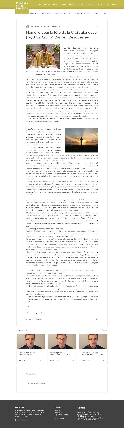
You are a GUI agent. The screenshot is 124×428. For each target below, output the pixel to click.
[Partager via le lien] (41, 313)
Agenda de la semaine (63, 13)
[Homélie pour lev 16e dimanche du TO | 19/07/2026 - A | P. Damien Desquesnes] (62, 341)
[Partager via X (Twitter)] (32, 313)
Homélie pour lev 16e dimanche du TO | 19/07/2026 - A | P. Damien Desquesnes (61, 354)
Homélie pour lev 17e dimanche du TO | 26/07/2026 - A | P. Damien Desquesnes (29, 354)
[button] (105, 13)
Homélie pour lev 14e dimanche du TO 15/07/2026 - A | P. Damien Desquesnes (93, 354)
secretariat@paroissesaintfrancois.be (90, 418)
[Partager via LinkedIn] (36, 313)
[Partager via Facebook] (27, 313)
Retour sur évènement (83, 13)
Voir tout (105, 330)
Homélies (33, 13)
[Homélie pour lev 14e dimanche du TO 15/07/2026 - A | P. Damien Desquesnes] (93, 341)
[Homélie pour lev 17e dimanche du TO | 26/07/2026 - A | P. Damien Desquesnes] (31, 341)
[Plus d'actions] (97, 26)
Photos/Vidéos (46, 13)
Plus (95, 13)
